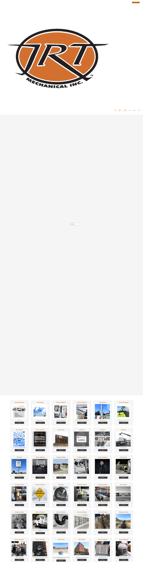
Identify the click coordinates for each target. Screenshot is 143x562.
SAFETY (130, 110)
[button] (75, 224)
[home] (57, 57)
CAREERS (134, 110)
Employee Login (136, 2)
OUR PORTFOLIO (120, 110)
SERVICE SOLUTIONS (125, 110)
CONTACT (139, 110)
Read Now (19, 422)
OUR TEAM (115, 110)
